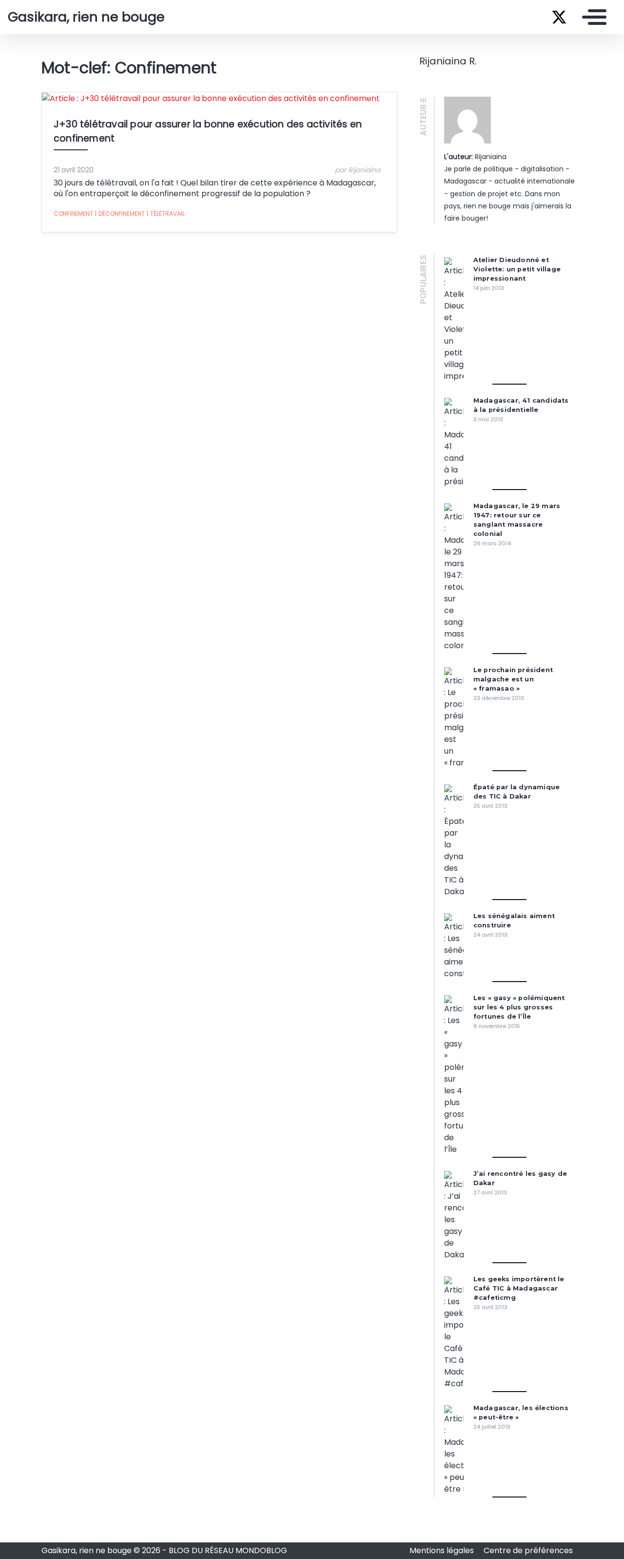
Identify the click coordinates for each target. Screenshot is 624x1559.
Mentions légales (443, 1550)
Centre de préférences (528, 1550)
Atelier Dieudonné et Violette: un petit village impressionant (517, 269)
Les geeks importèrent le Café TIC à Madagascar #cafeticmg (519, 1288)
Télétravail (166, 213)
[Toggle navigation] (591, 17)
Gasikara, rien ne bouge (86, 17)
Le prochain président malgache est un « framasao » (513, 679)
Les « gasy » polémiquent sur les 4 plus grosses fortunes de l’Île (519, 1007)
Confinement (73, 213)
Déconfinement (120, 213)
